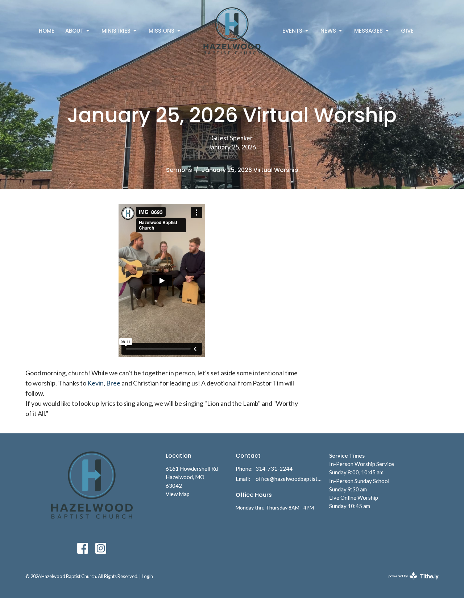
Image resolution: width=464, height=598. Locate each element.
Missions (161, 30)
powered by (409, 582)
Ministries (116, 30)
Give (407, 30)
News (328, 30)
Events (292, 30)
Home (46, 30)
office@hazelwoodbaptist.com (289, 478)
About (74, 30)
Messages (368, 30)
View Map (178, 494)
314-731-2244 (274, 468)
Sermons (179, 170)
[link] (95, 383)
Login (147, 576)
